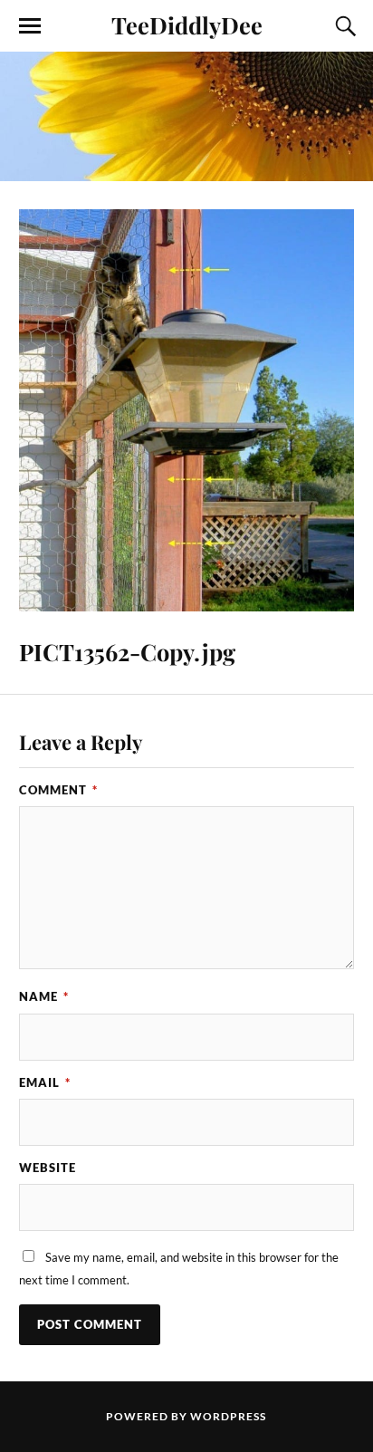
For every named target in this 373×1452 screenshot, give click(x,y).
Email (45, 1082)
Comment (58, 790)
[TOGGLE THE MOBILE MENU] (30, 26)
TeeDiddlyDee (187, 24)
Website (47, 1167)
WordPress (228, 1416)
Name (44, 996)
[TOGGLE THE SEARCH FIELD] (343, 26)
